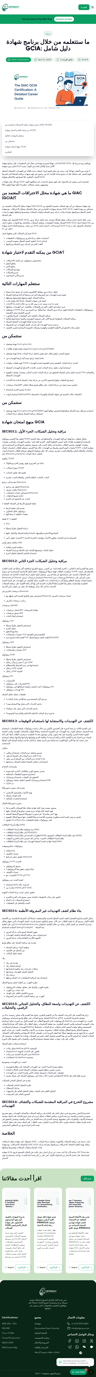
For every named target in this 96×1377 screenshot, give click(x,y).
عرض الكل (87, 1179)
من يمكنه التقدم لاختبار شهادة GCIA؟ (20, 130)
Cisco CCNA (8, 1333)
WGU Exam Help (9, 1347)
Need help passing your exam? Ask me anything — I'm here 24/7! (75, 1362)
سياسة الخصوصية (42, 1338)
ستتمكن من (10, 141)
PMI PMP (6, 1328)
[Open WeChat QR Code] (84, 1347)
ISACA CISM (7, 1342)
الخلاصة (8, 152)
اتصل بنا (84, 7)
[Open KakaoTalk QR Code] (91, 1347)
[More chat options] (91, 1372)
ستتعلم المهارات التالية (14, 136)
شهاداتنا (38, 1323)
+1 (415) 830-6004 (80, 1323)
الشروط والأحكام (42, 1342)
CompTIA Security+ (11, 1338)
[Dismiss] (91, 1361)
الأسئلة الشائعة (41, 1333)
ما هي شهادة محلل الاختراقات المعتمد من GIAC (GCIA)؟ (28, 125)
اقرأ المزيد (22, 1267)
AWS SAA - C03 (9, 1323)
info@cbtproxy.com (80, 1328)
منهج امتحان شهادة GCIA (15, 146)
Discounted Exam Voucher (47, 1328)
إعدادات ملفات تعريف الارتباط (47, 1352)
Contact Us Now (64, 19)
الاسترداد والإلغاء (41, 1347)
